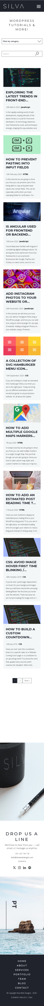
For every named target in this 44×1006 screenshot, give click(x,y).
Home (22, 961)
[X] (14, 867)
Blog (22, 983)
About (22, 965)
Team (22, 978)
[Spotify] (29, 867)
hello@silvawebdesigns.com (22, 857)
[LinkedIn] (24, 867)
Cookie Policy (19, 997)
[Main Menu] (38, 6)
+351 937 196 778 (22, 853)
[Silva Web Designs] (13, 7)
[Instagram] (19, 867)
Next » (27, 680)
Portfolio (22, 974)
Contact (22, 987)
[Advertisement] (22, 716)
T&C (31, 997)
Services (22, 970)
